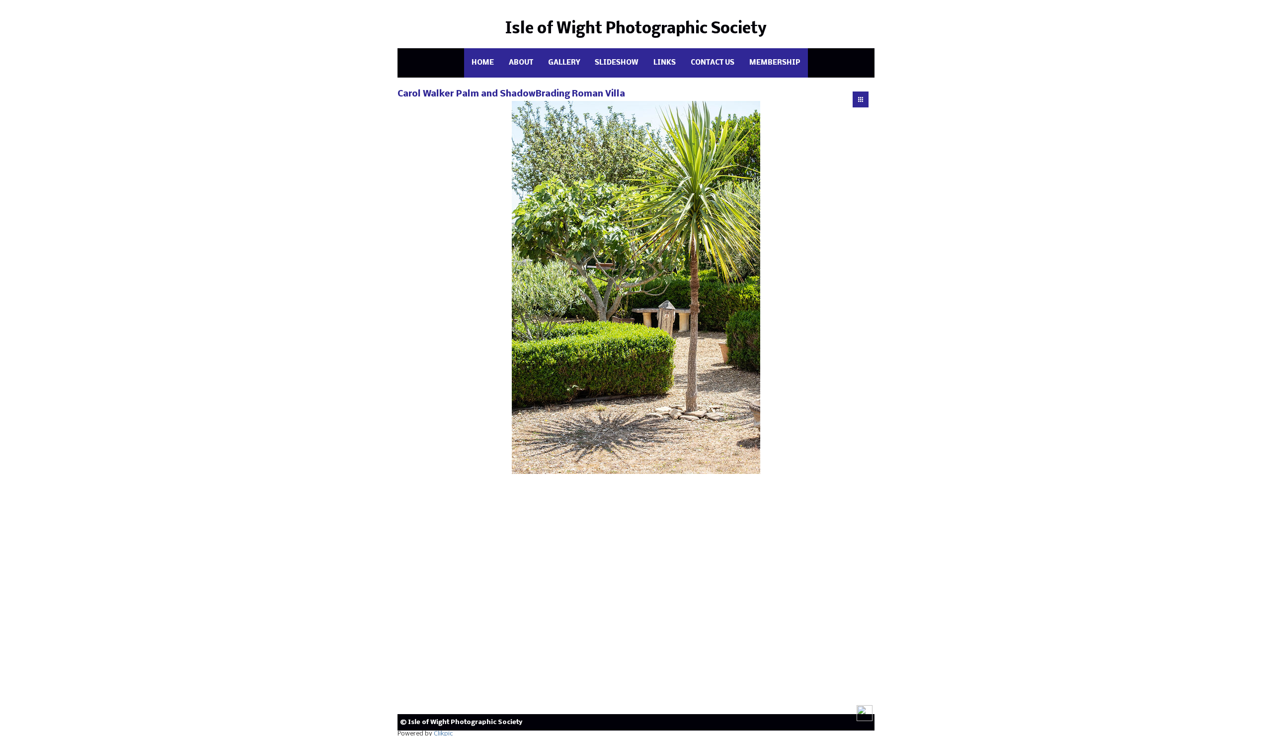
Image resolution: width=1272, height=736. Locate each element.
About (521, 63)
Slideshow (616, 63)
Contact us (712, 63)
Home (483, 63)
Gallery (564, 63)
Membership (774, 63)
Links (664, 63)
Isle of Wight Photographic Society (636, 29)
